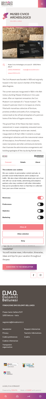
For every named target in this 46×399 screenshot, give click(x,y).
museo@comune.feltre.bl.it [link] (31, 69)
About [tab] (37, 162)
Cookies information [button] (10, 341)
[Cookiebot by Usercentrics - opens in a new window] (34, 156)
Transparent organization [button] (7, 346)
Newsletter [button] (7, 329)
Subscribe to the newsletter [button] (19, 267)
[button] (7, 3)
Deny (23, 241)
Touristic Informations (32, 333)
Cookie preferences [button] (10, 337)
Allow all (23, 227)
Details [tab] (23, 162)
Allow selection (23, 234)
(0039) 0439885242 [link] (14, 69)
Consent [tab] (8, 162)
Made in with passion (31, 390)
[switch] (40, 204)
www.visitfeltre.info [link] (14, 73)
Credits (27, 337)
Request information (32, 329)
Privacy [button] (5, 333)
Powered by (10, 390)
